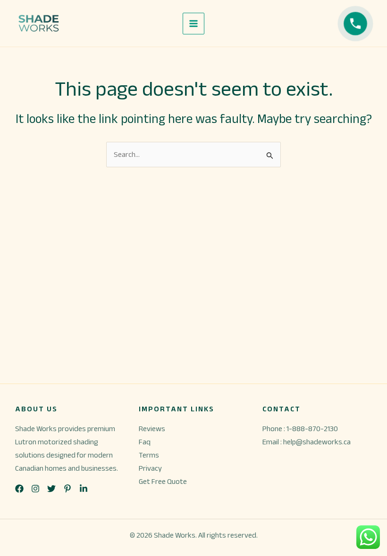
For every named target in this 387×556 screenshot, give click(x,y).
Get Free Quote (163, 481)
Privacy (150, 468)
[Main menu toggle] (193, 23)
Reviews (152, 429)
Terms (149, 455)
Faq (145, 442)
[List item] (19, 488)
